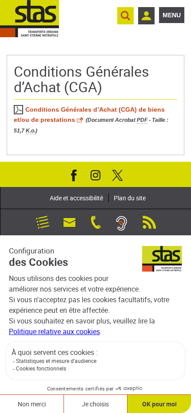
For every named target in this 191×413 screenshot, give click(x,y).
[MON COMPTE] (146, 15)
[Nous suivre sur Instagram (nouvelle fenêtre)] (95, 174)
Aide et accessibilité (76, 198)
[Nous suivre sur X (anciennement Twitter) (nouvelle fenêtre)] (117, 174)
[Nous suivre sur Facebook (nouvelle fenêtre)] (74, 174)
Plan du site (130, 198)
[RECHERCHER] (125, 15)
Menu (172, 15)
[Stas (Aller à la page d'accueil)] (29, 18)
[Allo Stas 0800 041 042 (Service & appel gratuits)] (96, 221)
